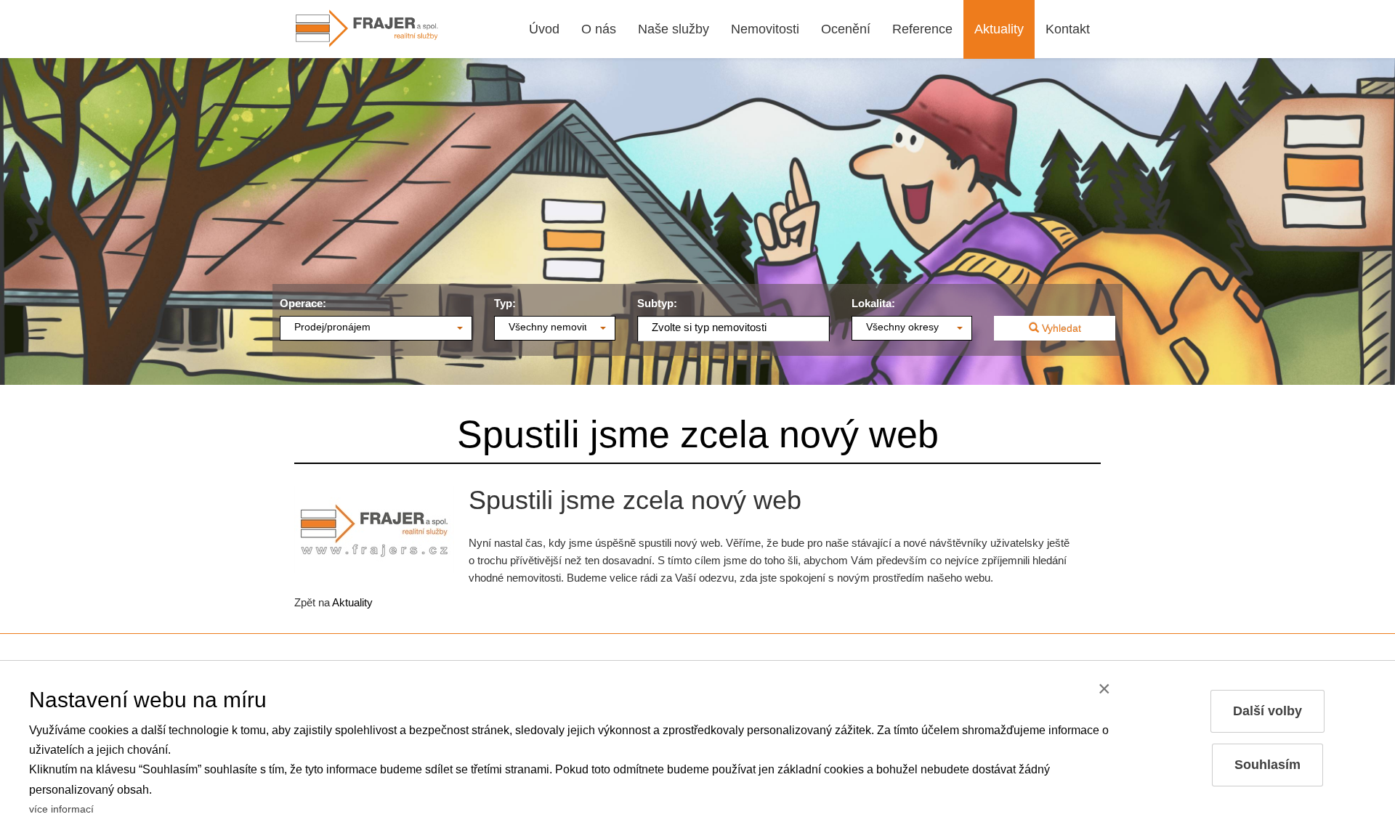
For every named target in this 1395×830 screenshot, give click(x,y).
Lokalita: (873, 303)
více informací (61, 809)
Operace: (303, 303)
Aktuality (352, 602)
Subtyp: (657, 303)
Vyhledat (1060, 328)
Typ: (505, 303)
